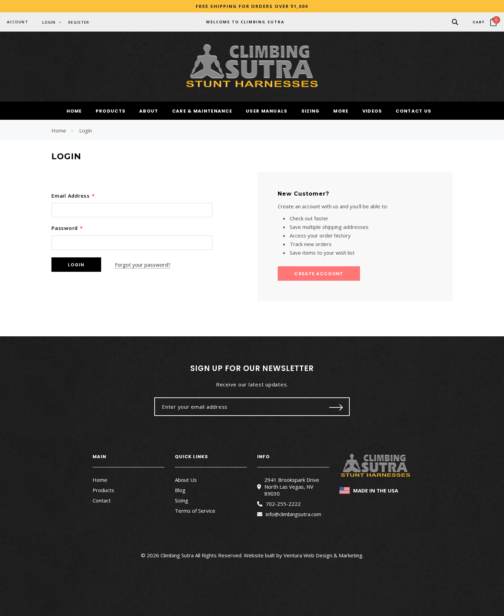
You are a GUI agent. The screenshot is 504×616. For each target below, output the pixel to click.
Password (67, 227)
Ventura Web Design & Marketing (323, 555)
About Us (186, 479)
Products (103, 490)
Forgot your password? (142, 264)
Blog (180, 490)
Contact (102, 500)
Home (58, 130)
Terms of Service (195, 510)
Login (85, 130)
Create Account (318, 273)
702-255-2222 (283, 503)
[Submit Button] (336, 406)
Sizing (181, 500)
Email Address (72, 195)
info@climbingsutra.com (293, 514)
